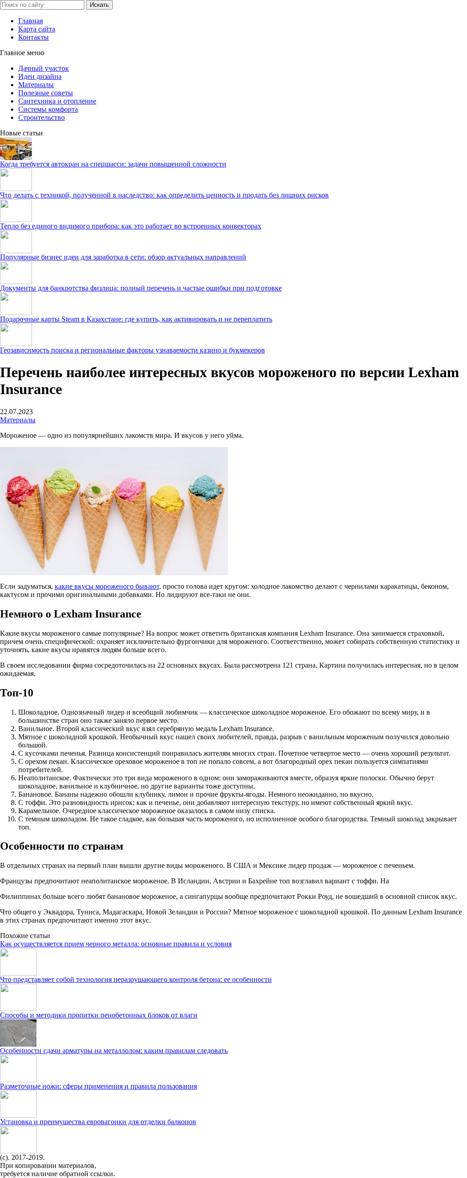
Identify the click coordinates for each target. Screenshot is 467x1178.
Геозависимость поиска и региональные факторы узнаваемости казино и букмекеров (132, 350)
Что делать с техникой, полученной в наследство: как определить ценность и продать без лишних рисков (164, 195)
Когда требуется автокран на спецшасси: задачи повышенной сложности (113, 164)
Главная (30, 21)
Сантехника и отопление (57, 101)
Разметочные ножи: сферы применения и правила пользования (98, 1086)
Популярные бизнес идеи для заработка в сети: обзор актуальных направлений (123, 257)
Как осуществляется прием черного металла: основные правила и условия (116, 944)
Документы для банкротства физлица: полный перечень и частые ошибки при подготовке (141, 288)
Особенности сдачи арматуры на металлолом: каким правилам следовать (114, 1050)
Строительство (41, 117)
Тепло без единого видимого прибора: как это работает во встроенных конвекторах (130, 226)
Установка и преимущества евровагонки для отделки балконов (98, 1122)
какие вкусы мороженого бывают (107, 586)
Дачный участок (43, 68)
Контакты (33, 37)
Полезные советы (45, 93)
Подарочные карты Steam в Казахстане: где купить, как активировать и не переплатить (136, 319)
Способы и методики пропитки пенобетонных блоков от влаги (98, 1015)
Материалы (36, 84)
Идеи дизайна (40, 76)
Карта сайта (36, 29)
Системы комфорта (48, 109)
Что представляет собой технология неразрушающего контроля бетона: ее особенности (136, 979)
